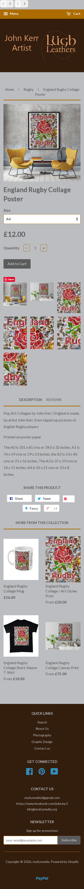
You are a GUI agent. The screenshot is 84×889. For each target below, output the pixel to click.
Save (11, 279)
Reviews (54, 399)
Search (42, 722)
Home (9, 89)
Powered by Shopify (65, 862)
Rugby (29, 89)
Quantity (11, 248)
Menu (13, 14)
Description (30, 399)
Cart (76, 14)
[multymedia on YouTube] (54, 773)
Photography (42, 735)
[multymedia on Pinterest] (41, 773)
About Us (42, 728)
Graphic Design (42, 742)
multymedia (41, 862)
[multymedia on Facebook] (29, 773)
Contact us (42, 748)
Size (7, 210)
